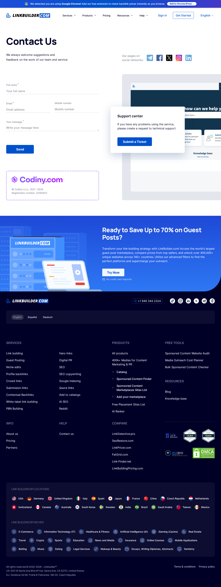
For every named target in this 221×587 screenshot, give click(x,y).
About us (12, 433)
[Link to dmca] (204, 453)
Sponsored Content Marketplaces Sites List (132, 388)
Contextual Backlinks (20, 394)
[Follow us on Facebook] (212, 301)
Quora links (66, 388)
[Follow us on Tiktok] (172, 301)
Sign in (162, 15)
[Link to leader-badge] (190, 436)
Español (32, 317)
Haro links (65, 353)
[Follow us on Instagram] (180, 301)
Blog (168, 391)
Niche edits (13, 367)
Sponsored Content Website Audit (187, 353)
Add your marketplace (131, 397)
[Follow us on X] (196, 301)
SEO (62, 367)
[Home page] (28, 15)
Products (87, 15)
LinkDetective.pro (123, 433)
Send (20, 149)
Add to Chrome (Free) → (182, 3)
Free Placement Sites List (128, 404)
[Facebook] (159, 58)
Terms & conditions (184, 566)
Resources (123, 15)
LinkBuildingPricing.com (127, 468)
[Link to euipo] (176, 453)
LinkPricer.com (121, 447)
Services (67, 15)
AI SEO (63, 401)
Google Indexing (70, 381)
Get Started (183, 15)
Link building (14, 353)
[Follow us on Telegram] (204, 301)
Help (142, 15)
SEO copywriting (70, 374)
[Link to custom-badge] (171, 436)
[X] (169, 58)
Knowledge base (176, 398)
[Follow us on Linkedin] (188, 301)
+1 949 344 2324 (149, 301)
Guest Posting (15, 360)
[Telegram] (150, 58)
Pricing (106, 15)
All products (120, 353)
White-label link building (22, 401)
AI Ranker (118, 411)
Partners (11, 447)
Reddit (63, 408)
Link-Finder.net (121, 461)
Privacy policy (207, 566)
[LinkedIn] (188, 58)
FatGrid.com (120, 454)
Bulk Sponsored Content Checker (187, 367)
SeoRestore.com (122, 440)
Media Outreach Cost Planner (184, 360)
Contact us (66, 433)
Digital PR (65, 360)
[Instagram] (179, 58)
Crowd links (14, 381)
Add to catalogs (69, 394)
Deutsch (47, 317)
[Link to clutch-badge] (208, 436)
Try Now (113, 272)
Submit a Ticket (134, 142)
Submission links (17, 388)
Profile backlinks (17, 374)
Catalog (122, 372)
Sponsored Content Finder (134, 379)
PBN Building (14, 408)
